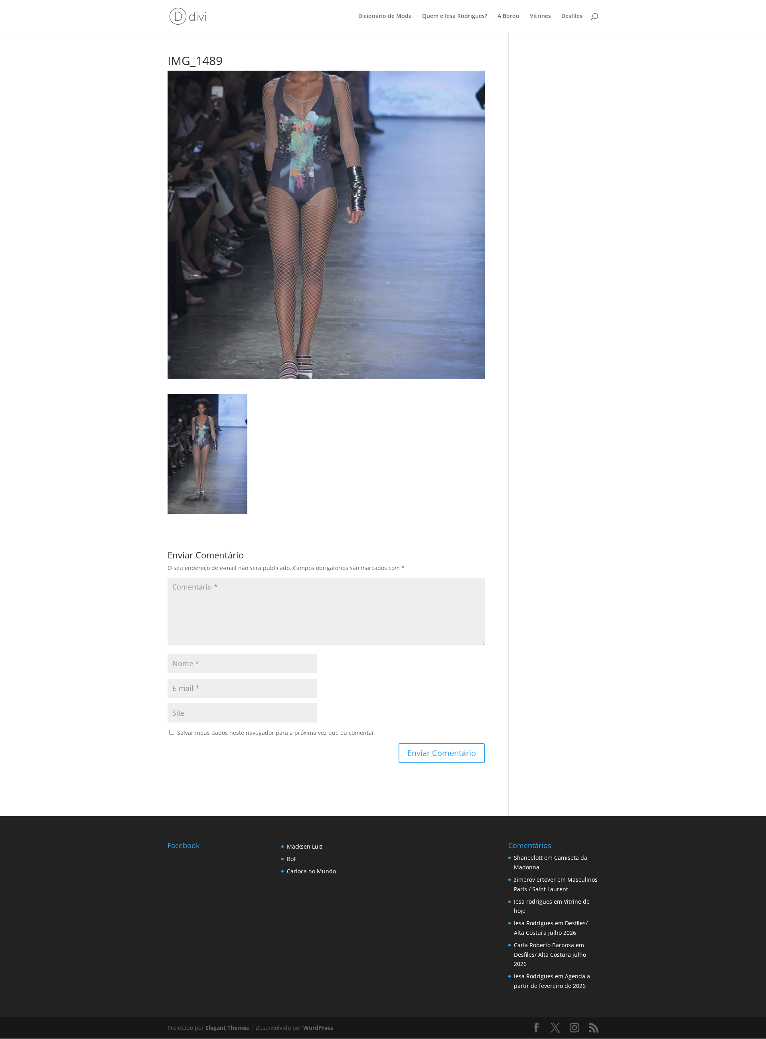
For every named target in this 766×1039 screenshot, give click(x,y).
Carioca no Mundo (311, 871)
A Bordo (508, 16)
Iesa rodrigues (533, 901)
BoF (291, 859)
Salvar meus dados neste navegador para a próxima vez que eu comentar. (276, 732)
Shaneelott (528, 857)
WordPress (318, 1027)
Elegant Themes (227, 1027)
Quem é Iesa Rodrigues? (454, 16)
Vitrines (540, 16)
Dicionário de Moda (385, 16)
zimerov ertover (535, 879)
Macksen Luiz (305, 846)
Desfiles (571, 16)
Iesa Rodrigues (533, 923)
